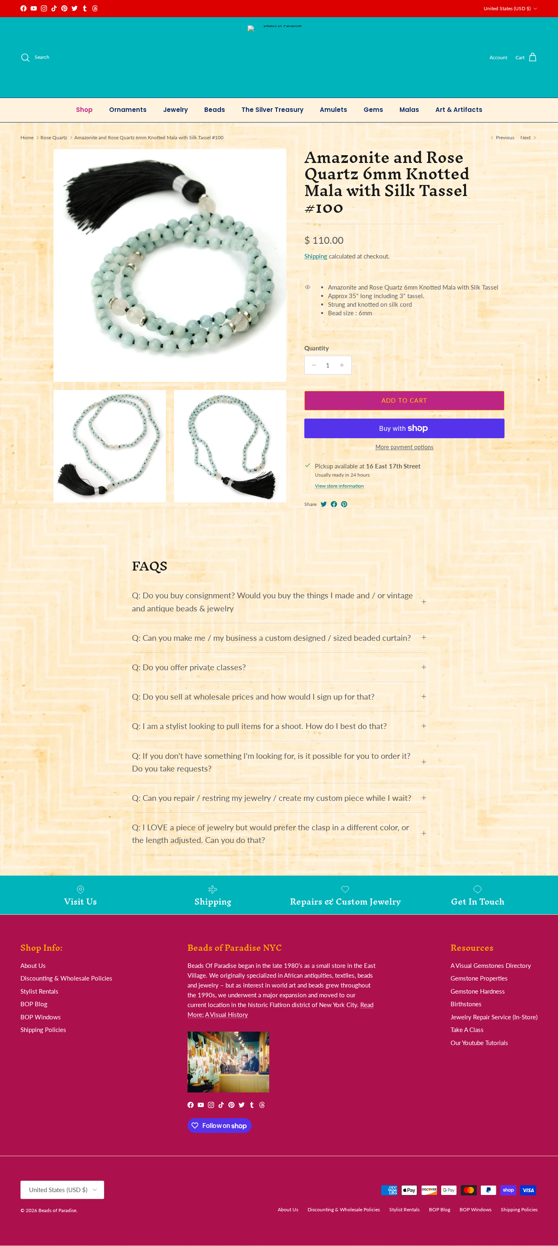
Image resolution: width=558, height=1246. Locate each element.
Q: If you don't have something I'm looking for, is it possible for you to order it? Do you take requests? (271, 762)
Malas (409, 109)
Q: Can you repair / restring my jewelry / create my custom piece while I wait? (271, 797)
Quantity (316, 348)
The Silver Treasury (272, 109)
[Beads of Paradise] (279, 57)
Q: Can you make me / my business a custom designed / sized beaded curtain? (271, 637)
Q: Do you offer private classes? (189, 667)
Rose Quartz (53, 137)
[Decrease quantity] (312, 365)
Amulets (333, 109)
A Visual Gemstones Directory (491, 965)
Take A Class (467, 1029)
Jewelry (175, 109)
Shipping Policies (43, 1029)
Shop (84, 109)
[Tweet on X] (324, 504)
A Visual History (226, 1014)
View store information (339, 486)
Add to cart (404, 400)
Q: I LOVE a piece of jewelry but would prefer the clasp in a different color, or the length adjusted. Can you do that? (270, 833)
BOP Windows (40, 1017)
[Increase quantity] (344, 365)
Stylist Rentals (39, 991)
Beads (214, 109)
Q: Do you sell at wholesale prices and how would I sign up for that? (253, 696)
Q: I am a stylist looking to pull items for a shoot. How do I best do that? (259, 726)
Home (26, 137)
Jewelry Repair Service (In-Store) (494, 1017)
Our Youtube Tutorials (479, 1042)
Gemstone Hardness (478, 991)
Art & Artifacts (458, 109)
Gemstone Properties (479, 978)
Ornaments (128, 109)
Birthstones (466, 1003)
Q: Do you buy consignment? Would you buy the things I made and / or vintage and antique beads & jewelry (272, 602)
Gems (373, 109)
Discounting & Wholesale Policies (66, 978)
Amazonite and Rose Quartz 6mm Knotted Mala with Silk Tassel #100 (148, 137)
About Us (33, 965)
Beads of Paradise (57, 1210)
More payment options (404, 447)
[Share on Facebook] (334, 504)
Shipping (315, 256)
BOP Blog (33, 1003)
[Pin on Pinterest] (344, 504)
